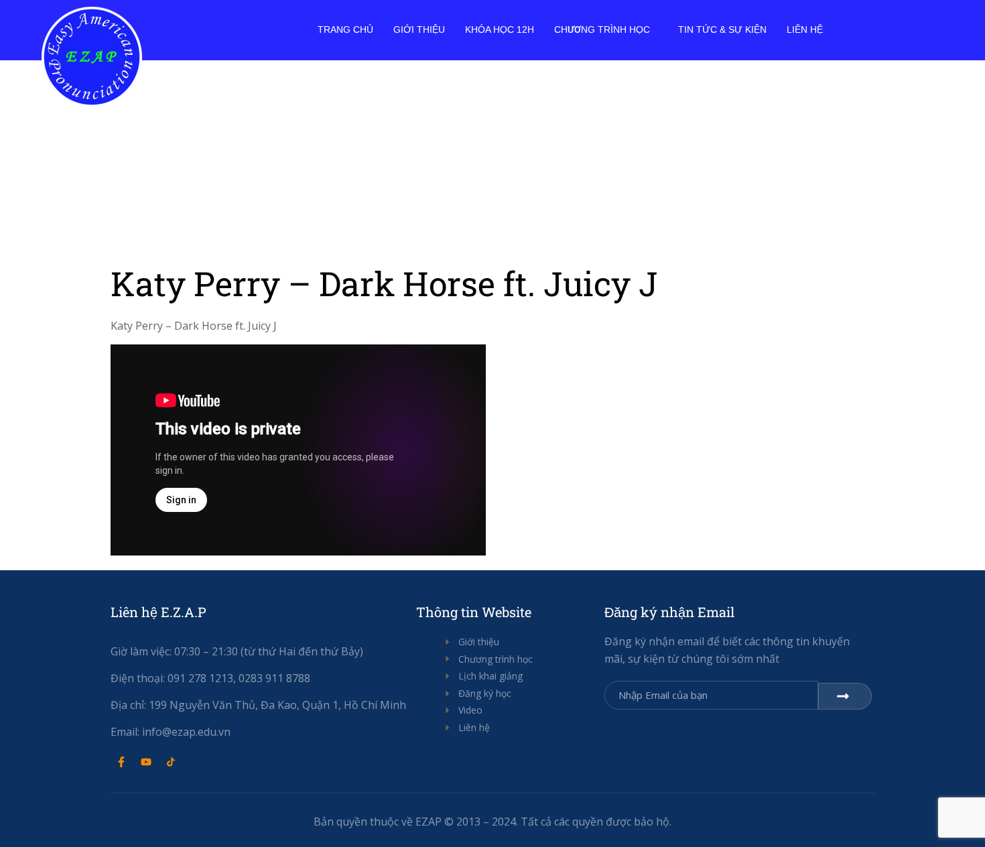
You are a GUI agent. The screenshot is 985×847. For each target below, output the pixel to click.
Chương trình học (602, 29)
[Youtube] (146, 762)
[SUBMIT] (845, 696)
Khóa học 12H (499, 29)
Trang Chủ (345, 29)
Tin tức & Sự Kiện (722, 29)
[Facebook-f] (121, 762)
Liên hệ (805, 29)
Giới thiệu (419, 29)
